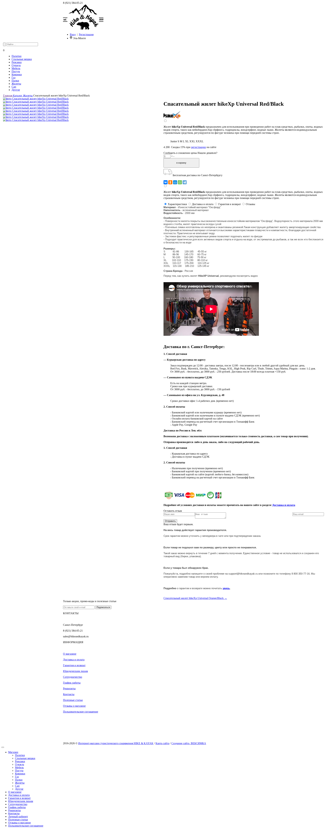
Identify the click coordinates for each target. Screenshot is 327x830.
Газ (13, 77)
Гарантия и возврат (74, 665)
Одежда (16, 65)
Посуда (16, 71)
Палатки (16, 56)
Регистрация (86, 34)
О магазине (69, 653)
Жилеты (16, 83)
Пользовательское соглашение (80, 711)
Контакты (68, 694)
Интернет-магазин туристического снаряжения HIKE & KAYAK (115, 743)
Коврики (17, 74)
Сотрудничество (72, 676)
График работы (72, 682)
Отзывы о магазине (74, 705)
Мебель (16, 68)
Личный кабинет (18, 816)
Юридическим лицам (75, 671)
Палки (15, 80)
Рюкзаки (17, 62)
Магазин (13, 752)
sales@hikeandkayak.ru (76, 636)
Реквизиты (69, 688)
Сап (14, 86)
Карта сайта (162, 743)
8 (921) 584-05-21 (73, 2)
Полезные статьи (73, 700)
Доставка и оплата (283, 505)
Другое (16, 89)
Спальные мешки (22, 59)
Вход (73, 34)
